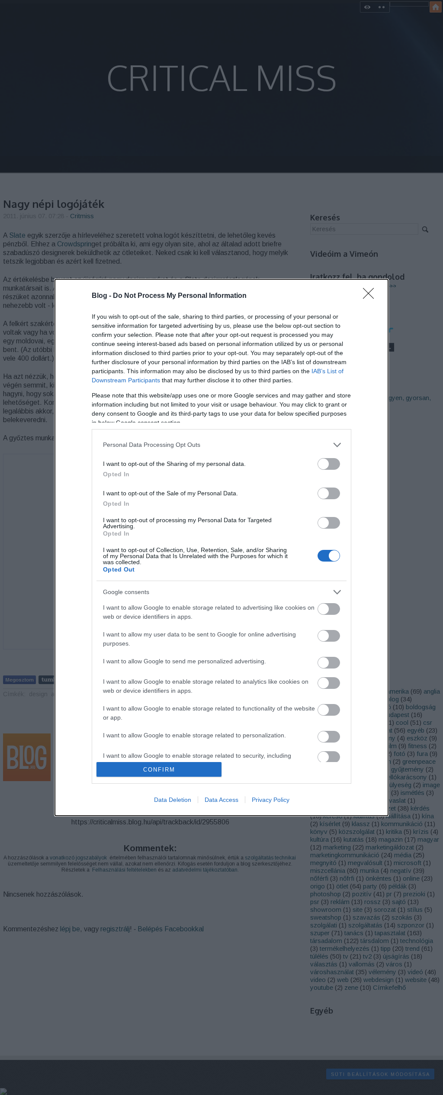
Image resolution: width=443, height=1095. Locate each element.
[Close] (371, 296)
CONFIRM (159, 769)
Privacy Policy (270, 799)
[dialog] (221, 547)
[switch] (329, 464)
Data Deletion (172, 799)
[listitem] (221, 444)
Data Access (221, 799)
